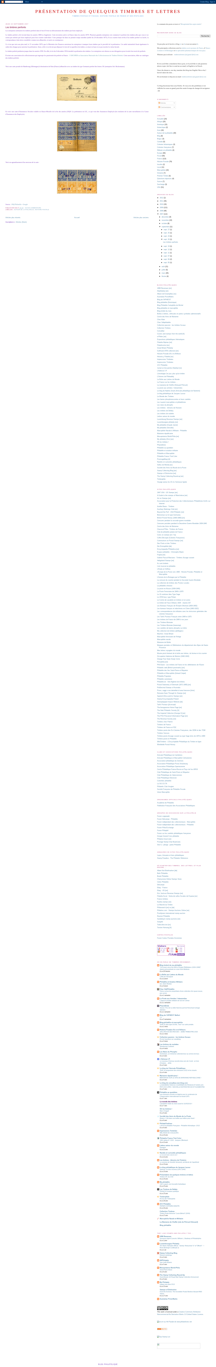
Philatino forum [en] (164, 839)
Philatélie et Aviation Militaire (171, 982)
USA (158, 187)
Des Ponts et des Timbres (166, 543)
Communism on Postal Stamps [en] (170, 541)
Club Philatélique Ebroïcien (167, 778)
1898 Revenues (165, 1236)
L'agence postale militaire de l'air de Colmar (175, 1000)
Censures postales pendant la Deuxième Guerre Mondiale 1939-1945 (182, 523)
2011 (162, 201)
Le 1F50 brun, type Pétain (166, 597)
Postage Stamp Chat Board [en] (168, 842)
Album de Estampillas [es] (166, 294)
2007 (162, 214)
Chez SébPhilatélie (167, 989)
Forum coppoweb (163, 816)
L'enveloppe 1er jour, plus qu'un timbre (171, 374)
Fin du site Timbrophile (167, 1199)
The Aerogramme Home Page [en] (169, 707)
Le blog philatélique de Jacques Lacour (171, 393)
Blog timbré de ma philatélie (171, 965)
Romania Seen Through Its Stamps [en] (171, 693)
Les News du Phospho (168, 1052)
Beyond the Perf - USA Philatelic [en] (170, 512)
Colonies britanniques (165, 144)
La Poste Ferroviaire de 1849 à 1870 (170, 591)
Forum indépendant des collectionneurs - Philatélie (175, 825)
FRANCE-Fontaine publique (169, 1191)
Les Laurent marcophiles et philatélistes (171, 402)
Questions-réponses (164, 179)
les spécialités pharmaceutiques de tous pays (190, 50)
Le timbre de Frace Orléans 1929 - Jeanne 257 (174, 603)
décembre (165, 217)
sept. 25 (167, 233)
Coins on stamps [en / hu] (166, 535)
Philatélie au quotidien (165, 448)
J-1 (161, 1017)
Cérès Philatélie (162, 882)
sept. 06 (167, 259)
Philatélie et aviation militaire (167, 450)
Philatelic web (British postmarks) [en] (171, 668)
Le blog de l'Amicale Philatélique (172, 1068)
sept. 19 (167, 246)
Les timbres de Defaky (165, 411)
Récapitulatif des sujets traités (191, 24)
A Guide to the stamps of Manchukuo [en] (172, 495)
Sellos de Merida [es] (164, 465)
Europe (159, 153)
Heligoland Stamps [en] (165, 560)
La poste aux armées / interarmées (169, 388)
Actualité (160, 119)
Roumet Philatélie (163, 916)
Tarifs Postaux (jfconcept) (166, 704)
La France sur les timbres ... (167, 382)
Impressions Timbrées (165, 359)
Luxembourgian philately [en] (167, 422)
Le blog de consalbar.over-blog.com (174, 1083)
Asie (158, 130)
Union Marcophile (163, 792)
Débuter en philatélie (164, 150)
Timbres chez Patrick (165, 722)
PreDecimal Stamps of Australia (168, 687)
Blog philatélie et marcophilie (167, 308)
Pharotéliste (161, 445)
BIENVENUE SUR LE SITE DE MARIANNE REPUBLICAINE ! (180, 1078)
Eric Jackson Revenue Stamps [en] (170, 893)
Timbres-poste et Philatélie (166, 739)
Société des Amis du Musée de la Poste (171, 468)
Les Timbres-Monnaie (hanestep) (169, 625)
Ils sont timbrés (162, 563)
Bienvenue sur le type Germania (168, 515)
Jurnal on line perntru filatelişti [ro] (169, 368)
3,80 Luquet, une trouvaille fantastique (173, 1184)
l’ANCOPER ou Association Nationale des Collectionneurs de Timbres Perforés (96, 55)
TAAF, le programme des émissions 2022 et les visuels (178, 1070)
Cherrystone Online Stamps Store (169, 879)
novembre (165, 220)
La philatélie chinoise (164, 586)
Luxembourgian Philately (169, 1244)
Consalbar (160, 331)
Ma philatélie (165, 1182)
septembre (166, 227)
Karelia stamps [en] (164, 902)
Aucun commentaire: (33, 208)
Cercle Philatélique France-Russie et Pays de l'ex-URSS (177, 769)
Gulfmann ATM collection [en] (167, 351)
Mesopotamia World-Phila (170, 1268)
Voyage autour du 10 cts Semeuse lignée (172, 482)
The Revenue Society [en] (166, 719)
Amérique (160, 124)
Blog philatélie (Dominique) (166, 302)
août (163, 266)
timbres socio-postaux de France (192, 48)
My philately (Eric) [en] (165, 439)
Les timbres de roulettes (169, 1044)
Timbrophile (161, 479)
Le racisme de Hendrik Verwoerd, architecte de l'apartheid (179, 1162)
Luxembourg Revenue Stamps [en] (169, 419)
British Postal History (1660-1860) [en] (171, 518)
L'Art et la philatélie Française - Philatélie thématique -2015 (180, 1125)
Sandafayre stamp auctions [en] (168, 919)
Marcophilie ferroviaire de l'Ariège (169, 637)
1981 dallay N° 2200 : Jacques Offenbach (174, 1140)
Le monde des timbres (168, 1102)
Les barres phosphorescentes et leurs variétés (174, 399)
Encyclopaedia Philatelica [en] (168, 549)
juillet (164, 270)
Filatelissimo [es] (163, 345)
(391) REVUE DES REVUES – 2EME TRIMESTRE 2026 (179, 1032)
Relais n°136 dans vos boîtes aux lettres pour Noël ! (177, 1118)
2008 (162, 211)
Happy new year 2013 (167, 1284)
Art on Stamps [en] (164, 498)
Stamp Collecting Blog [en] (166, 470)
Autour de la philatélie (24, 209)
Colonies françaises (164, 147)
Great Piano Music (166, 1270)
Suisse (159, 181)
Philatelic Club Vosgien (165, 786)
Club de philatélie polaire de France (169, 532)
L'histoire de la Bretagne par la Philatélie (171, 577)
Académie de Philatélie (165, 803)
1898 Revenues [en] (164, 288)
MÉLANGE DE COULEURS (169, 1133)
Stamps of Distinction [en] (166, 473)
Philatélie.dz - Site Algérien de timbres (171, 682)
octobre (165, 223)
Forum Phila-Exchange (165, 827)
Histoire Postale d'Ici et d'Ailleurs (169, 354)
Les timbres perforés (16, 27)
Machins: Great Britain (165, 634)
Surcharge (160, 184)
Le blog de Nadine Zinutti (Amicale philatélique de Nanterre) (178, 391)
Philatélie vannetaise (164, 679)
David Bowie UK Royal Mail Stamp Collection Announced (179, 1277)
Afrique (159, 122)
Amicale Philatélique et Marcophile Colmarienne (174, 758)
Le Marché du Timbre (164, 905)
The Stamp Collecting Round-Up (172, 1275)
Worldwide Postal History (166, 744)
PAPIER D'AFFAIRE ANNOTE (170, 1206)
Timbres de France (164, 725)
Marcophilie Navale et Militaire (171, 1219)
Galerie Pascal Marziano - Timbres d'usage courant (175, 558)
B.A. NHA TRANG (166, 984)
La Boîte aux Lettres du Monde (168, 379)
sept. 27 (167, 229)
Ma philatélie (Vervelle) (165, 428)
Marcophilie (161, 170)
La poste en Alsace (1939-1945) (168, 588)
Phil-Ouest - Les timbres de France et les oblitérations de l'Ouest (180, 665)
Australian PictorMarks (165, 297)
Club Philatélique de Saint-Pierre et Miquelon (173, 772)
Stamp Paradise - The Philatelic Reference (172, 858)
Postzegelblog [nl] (163, 459)
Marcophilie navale (164, 639)
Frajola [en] (161, 555)
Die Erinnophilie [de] (164, 546)
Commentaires (165, 107)
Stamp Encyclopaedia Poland (167, 699)
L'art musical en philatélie (166, 566)
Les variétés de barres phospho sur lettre (172, 628)
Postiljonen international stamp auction (171, 913)
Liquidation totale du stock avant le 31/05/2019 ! (176, 1104)
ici (180, 44)
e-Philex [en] (161, 336)
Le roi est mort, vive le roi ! (168, 1155)
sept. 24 (167, 236)
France (159, 159)
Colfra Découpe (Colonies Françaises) (170, 538)
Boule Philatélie (162, 876)
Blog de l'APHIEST (164, 300)
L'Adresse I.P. (162, 371)
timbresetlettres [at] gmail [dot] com (186, 54)
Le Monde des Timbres (165, 396)
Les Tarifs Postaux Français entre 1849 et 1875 (174, 617)
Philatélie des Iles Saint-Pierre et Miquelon (172, 670)
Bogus (159, 139)
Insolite (159, 164)
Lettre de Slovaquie (166, 977)
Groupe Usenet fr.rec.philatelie (168, 836)
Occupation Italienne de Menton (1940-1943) (173, 656)
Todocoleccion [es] (164, 925)
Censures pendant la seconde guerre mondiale (174, 520)
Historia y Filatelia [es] (165, 357)
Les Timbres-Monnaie (165, 622)
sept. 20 (167, 239)
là (184, 44)
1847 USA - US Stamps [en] (167, 492)
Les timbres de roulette (165, 413)
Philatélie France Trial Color (167, 456)
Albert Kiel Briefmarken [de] (167, 870)
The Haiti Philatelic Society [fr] (168, 710)
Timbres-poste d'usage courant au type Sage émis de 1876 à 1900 (181, 736)
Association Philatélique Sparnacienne (171, 766)
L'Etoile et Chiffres (163, 569)
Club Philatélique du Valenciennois (169, 775)
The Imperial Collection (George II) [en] (171, 713)
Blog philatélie (165, 1225)
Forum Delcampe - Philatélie (167, 819)
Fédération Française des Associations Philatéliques (176, 806)
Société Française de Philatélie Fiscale (171, 789)
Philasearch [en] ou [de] (165, 907)
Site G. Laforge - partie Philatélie (169, 845)
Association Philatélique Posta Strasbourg (172, 764)
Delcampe (160, 885)
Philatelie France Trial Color (170, 1138)
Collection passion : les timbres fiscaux (171, 325)
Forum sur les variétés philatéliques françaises (174, 833)
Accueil (77, 217)
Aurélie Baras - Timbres (165, 506)
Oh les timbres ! (163, 442)
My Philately (164, 1282)
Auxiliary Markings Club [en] (167, 509)
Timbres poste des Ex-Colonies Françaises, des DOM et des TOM (181, 730)
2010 (162, 204)
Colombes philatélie (164, 781)
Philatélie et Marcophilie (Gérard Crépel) (171, 673)
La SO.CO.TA (162, 784)
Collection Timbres (164, 328)
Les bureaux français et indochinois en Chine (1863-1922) (178, 608)
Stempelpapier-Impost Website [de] (170, 702)
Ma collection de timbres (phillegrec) (170, 631)
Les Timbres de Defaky (168, 1189)
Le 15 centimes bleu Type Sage (168, 594)
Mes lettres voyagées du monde (168, 650)
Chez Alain (161, 319)
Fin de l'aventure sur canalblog (170, 1039)
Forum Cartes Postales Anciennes (169, 938)
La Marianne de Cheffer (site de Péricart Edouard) (179, 1222)
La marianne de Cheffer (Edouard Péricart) (172, 385)
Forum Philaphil (162, 830)
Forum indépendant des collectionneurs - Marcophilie (176, 822)
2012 (162, 198)
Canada (160, 142)
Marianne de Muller (164, 642)
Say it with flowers (166, 1262)
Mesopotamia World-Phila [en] (168, 436)
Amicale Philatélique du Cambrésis (169, 755)
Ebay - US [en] (162, 890)
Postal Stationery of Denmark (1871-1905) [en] (174, 685)
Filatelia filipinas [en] (164, 342)
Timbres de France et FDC (166, 727)
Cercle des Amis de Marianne (167, 317)
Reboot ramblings (166, 1255)
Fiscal (159, 156)
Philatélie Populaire (164, 676)
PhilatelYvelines (166, 1123)
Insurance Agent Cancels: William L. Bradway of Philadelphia (180, 1238)
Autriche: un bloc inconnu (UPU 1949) (173, 1169)
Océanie (160, 173)
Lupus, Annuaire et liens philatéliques (170, 855)
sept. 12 (167, 249)
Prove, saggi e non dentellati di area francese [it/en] (175, 690)
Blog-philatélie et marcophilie (171, 1022)
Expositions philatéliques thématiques (170, 339)
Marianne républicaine (165, 433)
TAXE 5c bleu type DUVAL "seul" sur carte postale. (177, 1024)
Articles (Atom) (21, 222)
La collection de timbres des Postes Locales (173, 583)
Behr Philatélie (162, 873)
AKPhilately (164, 1260)
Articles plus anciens (141, 217)
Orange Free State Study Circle (168, 659)
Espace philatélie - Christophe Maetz (170, 552)
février (164, 276)
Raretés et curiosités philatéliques (169, 462)
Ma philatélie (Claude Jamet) (167, 425)
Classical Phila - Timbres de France (170, 529)
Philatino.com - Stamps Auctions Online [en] (173, 910)
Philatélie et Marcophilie (165, 453)
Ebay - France (162, 887)
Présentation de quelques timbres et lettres (108, 11)
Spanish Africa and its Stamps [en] (169, 696)
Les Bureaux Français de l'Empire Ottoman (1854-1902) (177, 606)
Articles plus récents (13, 217)
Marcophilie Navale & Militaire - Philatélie (172, 431)
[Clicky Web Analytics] (162, 1329)
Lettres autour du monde (166, 416)
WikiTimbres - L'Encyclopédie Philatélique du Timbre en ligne (179, 742)
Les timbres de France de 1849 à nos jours (172, 619)
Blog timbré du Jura (164, 311)
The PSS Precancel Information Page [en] (172, 716)
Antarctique (161, 127)
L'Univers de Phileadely (165, 376)
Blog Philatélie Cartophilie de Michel (170, 305)
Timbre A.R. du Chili (166, 1177)
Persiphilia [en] (162, 662)
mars (164, 273)
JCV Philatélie (162, 365)
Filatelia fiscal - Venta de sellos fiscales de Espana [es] (177, 896)
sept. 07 (167, 256)
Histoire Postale (42, 209)
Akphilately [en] (162, 291)
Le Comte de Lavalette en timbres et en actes (173, 600)
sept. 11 (167, 253)
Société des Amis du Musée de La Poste (175, 1116)
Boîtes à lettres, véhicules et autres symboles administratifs (179, 314)
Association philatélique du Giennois (170, 761)
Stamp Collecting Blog (168, 1253)
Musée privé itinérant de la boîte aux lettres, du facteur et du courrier (182, 653)
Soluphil (160, 922)
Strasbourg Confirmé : (167, 1046)
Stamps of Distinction (168, 1290)
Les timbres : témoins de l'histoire (169, 408)
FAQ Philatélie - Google (20, 204)
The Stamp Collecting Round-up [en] (170, 476)
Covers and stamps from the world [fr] (170, 334)
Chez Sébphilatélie (164, 322)
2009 (162, 207)
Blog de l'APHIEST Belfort (170, 1015)
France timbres (162, 899)
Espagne (163, 1147)
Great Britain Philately (165, 348)
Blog (158, 136)
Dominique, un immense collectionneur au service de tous (179, 1054)
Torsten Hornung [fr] (164, 927)
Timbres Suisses (163, 733)
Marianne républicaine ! (169, 1076)
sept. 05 (167, 262)
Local (159, 167)
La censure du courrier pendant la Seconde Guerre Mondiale (178, 580)
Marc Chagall (164, 1111)
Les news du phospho (165, 405)
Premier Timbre (162, 176)
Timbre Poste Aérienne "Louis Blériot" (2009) (175, 1213)
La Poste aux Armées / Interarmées (173, 998)
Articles (163, 103)
